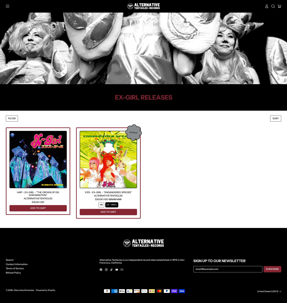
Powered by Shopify (45, 290)
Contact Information (17, 264)
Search (9, 259)
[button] (273, 6)
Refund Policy (13, 272)
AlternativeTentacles (24, 290)
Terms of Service (15, 268)
